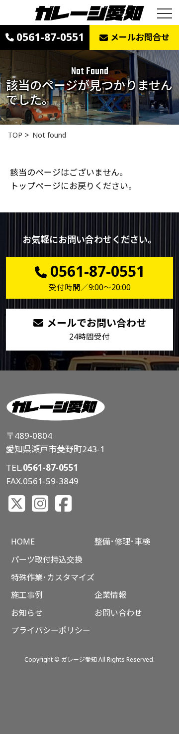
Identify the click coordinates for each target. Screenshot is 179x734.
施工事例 (27, 594)
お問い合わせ (118, 612)
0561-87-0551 (51, 467)
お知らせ (27, 612)
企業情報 (110, 594)
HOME (23, 541)
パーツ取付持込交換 (47, 559)
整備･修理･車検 (122, 541)
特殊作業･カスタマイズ (52, 577)
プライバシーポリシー (50, 630)
